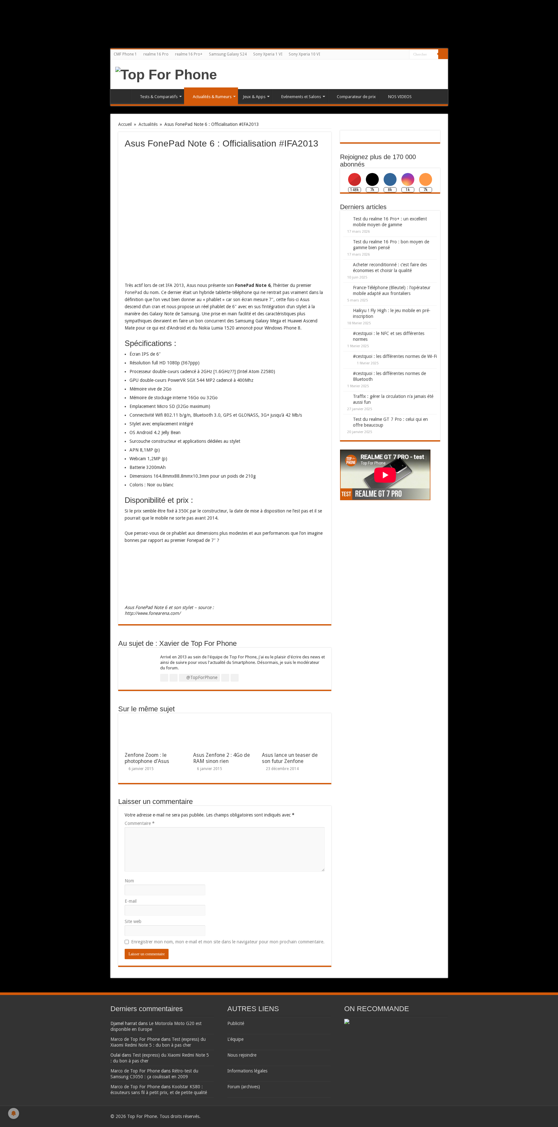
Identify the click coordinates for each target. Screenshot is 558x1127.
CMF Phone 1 (125, 54)
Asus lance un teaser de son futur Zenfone (290, 758)
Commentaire (140, 823)
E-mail (131, 901)
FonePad (133, 292)
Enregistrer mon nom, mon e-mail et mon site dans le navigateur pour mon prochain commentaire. (228, 941)
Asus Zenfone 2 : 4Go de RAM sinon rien (221, 758)
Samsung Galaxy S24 (228, 54)
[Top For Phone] (166, 73)
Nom (129, 880)
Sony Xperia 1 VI (267, 54)
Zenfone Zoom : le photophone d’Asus (147, 758)
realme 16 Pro (156, 54)
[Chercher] (443, 54)
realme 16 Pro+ (188, 54)
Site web (133, 921)
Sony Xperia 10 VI (304, 54)
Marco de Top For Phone (135, 1039)
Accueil (122, 96)
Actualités (148, 124)
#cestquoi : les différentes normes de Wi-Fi (395, 356)
